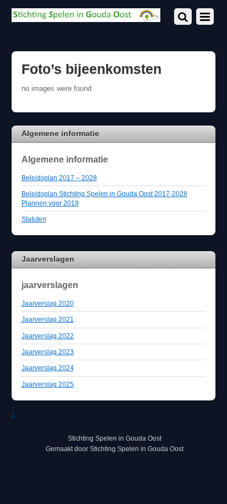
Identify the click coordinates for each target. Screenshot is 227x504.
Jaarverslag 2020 (47, 303)
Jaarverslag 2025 (47, 384)
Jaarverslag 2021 (47, 319)
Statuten (33, 219)
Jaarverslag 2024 (47, 367)
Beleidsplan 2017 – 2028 (59, 177)
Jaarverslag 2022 (47, 335)
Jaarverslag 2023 (47, 351)
